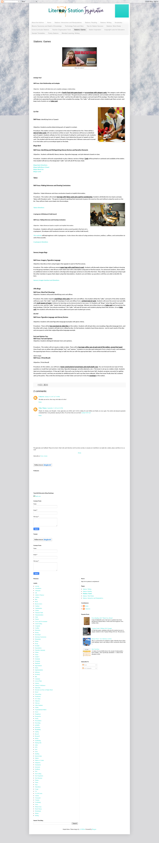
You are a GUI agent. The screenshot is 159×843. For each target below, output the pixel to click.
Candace (37, 606)
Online (37, 707)
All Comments (88, 668)
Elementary (38, 639)
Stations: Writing (105, 22)
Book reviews (38, 604)
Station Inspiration (95, 30)
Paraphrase (38, 714)
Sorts (36, 751)
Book (36, 601)
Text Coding (38, 773)
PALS (36, 712)
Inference (37, 672)
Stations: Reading (91, 22)
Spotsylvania (38, 756)
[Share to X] (43, 385)
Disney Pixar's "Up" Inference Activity (102, 639)
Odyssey (37, 703)
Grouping (37, 661)
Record (37, 734)
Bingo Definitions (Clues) (41, 167)
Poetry (36, 718)
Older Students (39, 705)
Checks (37, 619)
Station (37, 758)
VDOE (37, 795)
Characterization (39, 615)
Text (36, 771)
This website (37, 235)
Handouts (37, 663)
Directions (37, 630)
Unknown (41, 396)
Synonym (37, 767)
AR (36, 593)
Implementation (39, 670)
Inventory (37, 674)
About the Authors (38, 22)
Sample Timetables (38, 33)
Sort (36, 749)
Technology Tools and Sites (74, 26)
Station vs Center (39, 760)
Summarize (38, 765)
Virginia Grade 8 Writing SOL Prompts (102, 628)
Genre (36, 654)
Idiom (36, 668)
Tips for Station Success (95, 26)
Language (37, 679)
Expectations (38, 648)
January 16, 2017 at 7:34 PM (52, 396)
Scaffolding (38, 740)
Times (36, 782)
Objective (37, 701)
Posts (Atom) (43, 456)
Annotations (38, 588)
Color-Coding (38, 623)
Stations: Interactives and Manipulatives (68, 22)
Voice (36, 804)
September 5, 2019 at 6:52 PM (55, 408)
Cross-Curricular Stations (40, 30)
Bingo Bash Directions (40, 165)
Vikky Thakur (43, 408)
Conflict (37, 628)
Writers (37, 813)
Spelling (37, 754)
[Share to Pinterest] (47, 385)
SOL (36, 747)
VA (36, 791)
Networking (38, 694)
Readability (38, 729)
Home (49, 22)
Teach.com (38, 496)
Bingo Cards (37, 172)
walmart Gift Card (86, 412)
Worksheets (38, 811)
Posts (85, 665)
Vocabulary (118, 22)
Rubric (37, 738)
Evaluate (37, 645)
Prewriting (37, 723)
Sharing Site (38, 742)
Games (37, 652)
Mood (36, 692)
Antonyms (37, 590)
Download (37, 634)
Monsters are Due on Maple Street (44, 690)
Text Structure (38, 778)
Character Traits (39, 612)
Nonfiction (38, 696)
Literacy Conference (40, 685)
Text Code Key (95, 649)
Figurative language (40, 650)
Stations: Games (80, 30)
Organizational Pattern (40, 709)
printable (37, 725)
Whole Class (38, 807)
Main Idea (37, 687)
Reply (40, 402)
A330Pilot (82, 829)
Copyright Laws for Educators (114, 30)
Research (37, 736)
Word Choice (38, 809)
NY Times (37, 698)
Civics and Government (41, 621)
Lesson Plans (38, 681)
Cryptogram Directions (40, 242)
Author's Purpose (39, 595)
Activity (37, 586)
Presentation (38, 720)
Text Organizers (39, 776)
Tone (36, 784)
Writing (37, 815)
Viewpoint (37, 798)
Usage (36, 789)
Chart (36, 617)
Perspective (38, 716)
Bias (36, 599)
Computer (37, 626)
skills (36, 745)
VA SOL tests (38, 793)
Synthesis (37, 769)
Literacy (37, 683)
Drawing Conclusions (40, 637)
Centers (37, 610)
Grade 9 (37, 657)
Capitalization (38, 608)
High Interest (38, 665)
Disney (37, 632)
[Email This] (39, 385)
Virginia (37, 800)
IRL (36, 676)
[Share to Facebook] (45, 385)
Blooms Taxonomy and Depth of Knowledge (47, 26)
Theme (37, 780)
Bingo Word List (38, 169)
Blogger (94, 829)
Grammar (37, 659)
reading (37, 731)
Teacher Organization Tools (61, 30)
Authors (37, 597)
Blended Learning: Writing (71, 33)
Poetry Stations (53, 33)
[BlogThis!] (41, 385)
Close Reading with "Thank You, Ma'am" (102, 618)
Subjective (37, 762)
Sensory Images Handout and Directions (46, 280)
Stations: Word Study (113, 26)
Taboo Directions (38, 208)
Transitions (38, 787)
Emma (36, 641)
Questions (37, 727)
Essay (36, 643)
